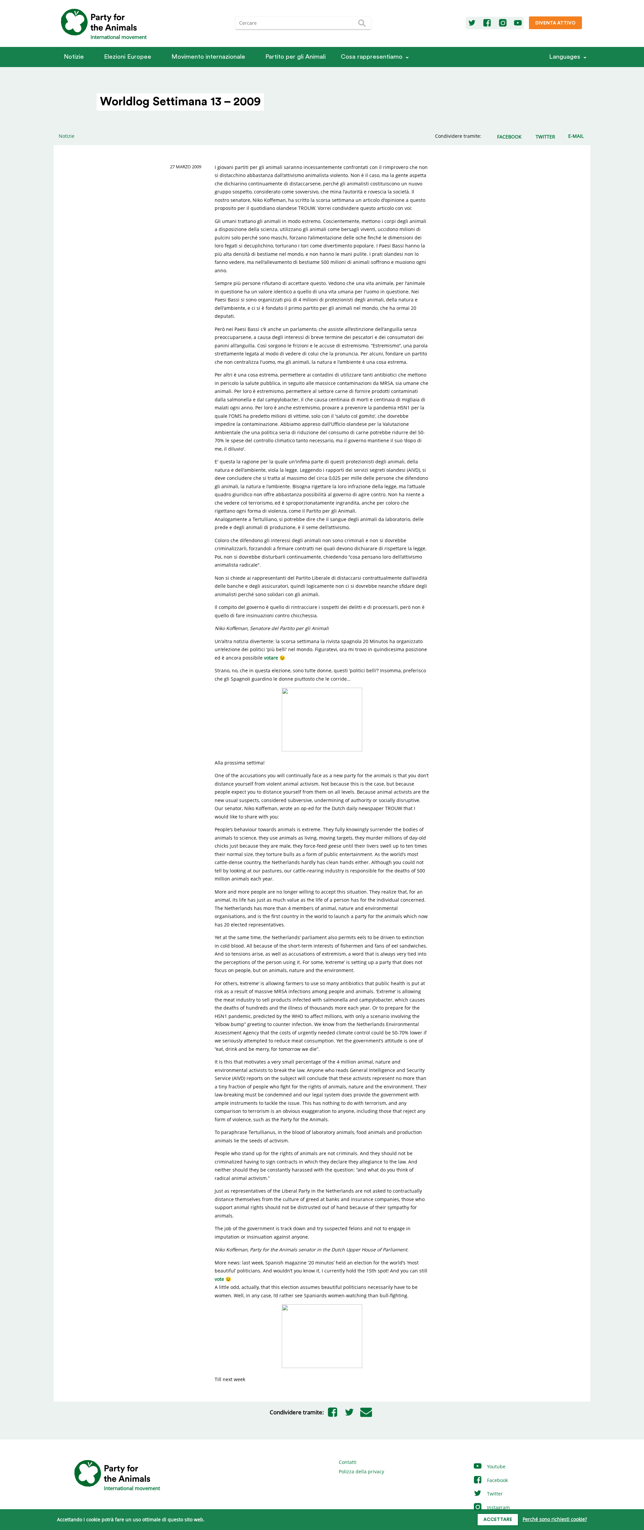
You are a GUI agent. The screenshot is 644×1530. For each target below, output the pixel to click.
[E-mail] (366, 1412)
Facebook (497, 1480)
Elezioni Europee (127, 57)
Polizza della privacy (361, 1471)
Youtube (495, 1466)
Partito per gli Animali (295, 57)
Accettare (497, 1519)
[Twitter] (472, 23)
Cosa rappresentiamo (371, 57)
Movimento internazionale (208, 57)
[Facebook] (487, 23)
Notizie (74, 57)
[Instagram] (502, 23)
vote (219, 1279)
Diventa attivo (555, 23)
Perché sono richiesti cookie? (555, 1519)
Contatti (348, 1462)
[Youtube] (518, 23)
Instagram (498, 1507)
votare (271, 658)
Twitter (494, 1493)
